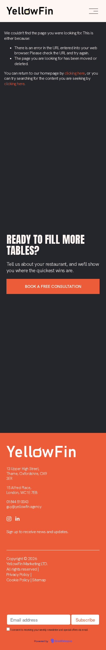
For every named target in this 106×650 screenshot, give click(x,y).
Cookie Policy (18, 580)
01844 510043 (17, 502)
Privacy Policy (17, 574)
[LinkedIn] (17, 518)
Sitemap (39, 580)
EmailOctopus (63, 641)
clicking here (75, 73)
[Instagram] (9, 518)
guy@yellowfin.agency (23, 506)
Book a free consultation (53, 286)
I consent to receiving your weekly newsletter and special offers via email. (49, 630)
